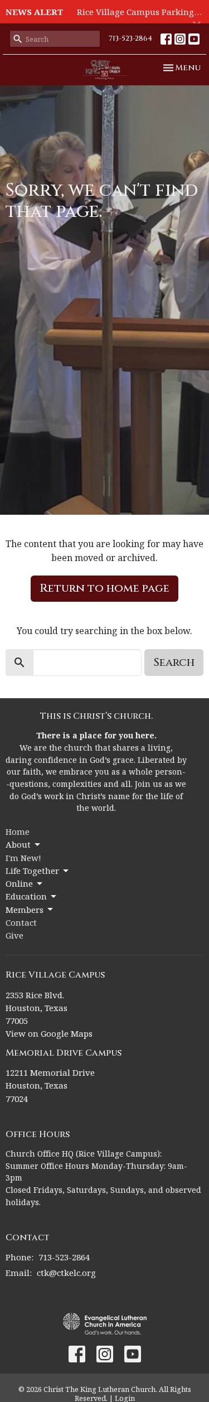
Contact (21, 922)
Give (14, 935)
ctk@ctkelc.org (66, 1272)
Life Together (32, 870)
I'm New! (23, 857)
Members (24, 909)
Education (26, 896)
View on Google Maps (49, 1033)
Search (174, 662)
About (18, 844)
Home (18, 831)
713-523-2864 (130, 38)
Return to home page (104, 588)
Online (19, 883)
